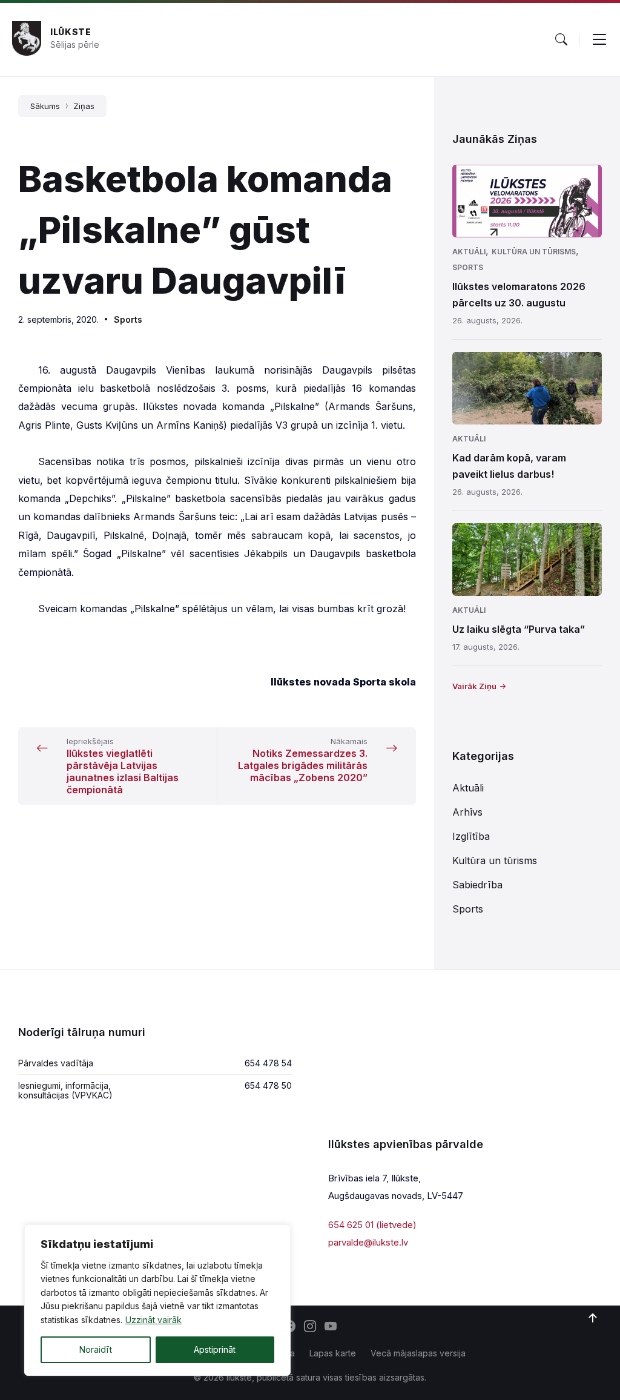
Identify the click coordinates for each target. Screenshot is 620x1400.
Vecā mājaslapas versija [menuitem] (418, 1353)
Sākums (45, 106)
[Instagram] (310, 1327)
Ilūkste (70, 32)
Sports (128, 319)
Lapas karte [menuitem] (332, 1353)
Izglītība (471, 836)
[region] (157, 1300)
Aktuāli (469, 251)
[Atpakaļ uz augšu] (593, 1318)
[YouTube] (331, 1327)
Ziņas (83, 106)
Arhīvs (467, 812)
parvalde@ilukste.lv (368, 1242)
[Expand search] (561, 39)
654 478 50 (268, 1085)
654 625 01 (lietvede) (372, 1224)
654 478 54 (268, 1063)
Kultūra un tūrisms (534, 251)
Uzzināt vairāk (153, 1320)
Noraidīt (95, 1349)
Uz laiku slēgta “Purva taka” (518, 629)
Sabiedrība (477, 885)
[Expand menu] (599, 39)
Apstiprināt (215, 1349)
